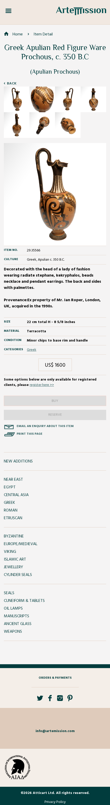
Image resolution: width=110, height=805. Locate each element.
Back (11, 84)
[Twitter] (40, 700)
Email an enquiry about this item (45, 426)
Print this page (29, 434)
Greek (31, 350)
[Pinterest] (69, 700)
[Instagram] (60, 700)
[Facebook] (50, 700)
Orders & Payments (55, 677)
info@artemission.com (55, 731)
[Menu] (8, 11)
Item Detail (43, 34)
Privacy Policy (55, 802)
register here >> (42, 385)
